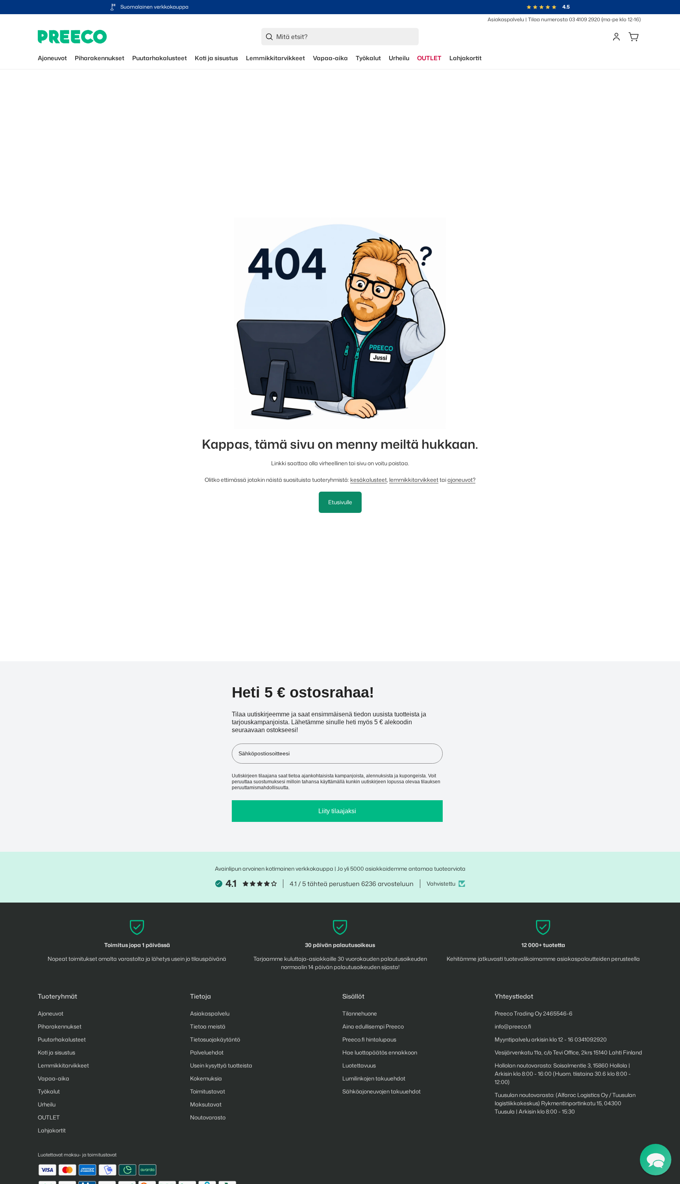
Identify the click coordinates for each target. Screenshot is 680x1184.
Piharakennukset (59, 1026)
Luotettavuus (359, 1065)
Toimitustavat (207, 1091)
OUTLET (49, 1117)
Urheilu (46, 1104)
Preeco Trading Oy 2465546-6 (534, 1013)
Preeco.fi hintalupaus (369, 1039)
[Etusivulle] (72, 37)
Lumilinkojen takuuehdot (373, 1078)
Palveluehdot (207, 1052)
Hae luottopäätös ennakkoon (379, 1052)
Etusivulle (340, 502)
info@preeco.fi (513, 1026)
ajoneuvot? (461, 479)
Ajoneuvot (50, 1013)
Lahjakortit (52, 1130)
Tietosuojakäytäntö (215, 1039)
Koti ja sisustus (56, 1052)
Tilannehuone (359, 1013)
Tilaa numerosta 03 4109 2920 (564, 19)
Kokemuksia (206, 1078)
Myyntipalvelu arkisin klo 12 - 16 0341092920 (551, 1039)
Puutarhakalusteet (62, 1039)
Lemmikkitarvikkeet (63, 1065)
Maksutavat (206, 1104)
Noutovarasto (207, 1117)
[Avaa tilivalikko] (616, 36)
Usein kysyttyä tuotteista (221, 1065)
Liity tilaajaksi (337, 811)
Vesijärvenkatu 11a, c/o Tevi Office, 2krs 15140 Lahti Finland (568, 1052)
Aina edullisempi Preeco (373, 1026)
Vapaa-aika (53, 1078)
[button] (655, 1159)
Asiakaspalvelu (506, 19)
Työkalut (49, 1091)
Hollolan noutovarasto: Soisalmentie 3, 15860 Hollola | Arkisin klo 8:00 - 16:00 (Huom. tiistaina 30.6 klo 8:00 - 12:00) (563, 1074)
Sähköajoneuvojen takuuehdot (381, 1091)
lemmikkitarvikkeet (413, 479)
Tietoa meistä (207, 1026)
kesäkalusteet (368, 479)
